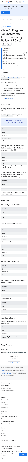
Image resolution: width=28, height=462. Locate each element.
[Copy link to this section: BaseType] (9, 349)
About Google (4, 446)
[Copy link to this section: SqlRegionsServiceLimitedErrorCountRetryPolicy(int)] (5, 111)
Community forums (6, 399)
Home (2, 18)
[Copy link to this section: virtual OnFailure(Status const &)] (2, 226)
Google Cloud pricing (6, 388)
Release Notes (4, 404)
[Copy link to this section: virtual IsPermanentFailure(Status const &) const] (13, 283)
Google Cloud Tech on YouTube (8, 440)
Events (3, 433)
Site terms (17, 446)
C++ (21, 6)
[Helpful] (11, 23)
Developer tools (18, 18)
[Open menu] (2, 2)
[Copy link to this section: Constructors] (14, 105)
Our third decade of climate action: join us (12, 451)
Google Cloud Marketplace (7, 390)
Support (3, 402)
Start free (5, 13)
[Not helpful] (13, 23)
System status (4, 407)
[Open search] (17, 2)
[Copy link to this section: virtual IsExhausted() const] (21, 261)
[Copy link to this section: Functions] (11, 201)
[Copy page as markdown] (8, 44)
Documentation (9, 18)
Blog (2, 430)
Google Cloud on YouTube (7, 438)
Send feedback (7, 26)
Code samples (4, 419)
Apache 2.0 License (5, 372)
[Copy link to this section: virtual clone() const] (16, 318)
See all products (5, 385)
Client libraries (12, 9)
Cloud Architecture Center (7, 421)
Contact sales (4, 393)
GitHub (3, 414)
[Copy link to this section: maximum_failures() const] (21, 205)
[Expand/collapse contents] (10, 48)
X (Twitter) (4, 435)
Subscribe (23, 454)
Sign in (24, 1)
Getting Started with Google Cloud (9, 416)
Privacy (11, 446)
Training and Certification (7, 424)
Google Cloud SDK (11, 6)
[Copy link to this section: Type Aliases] (13, 345)
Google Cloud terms (7, 448)
